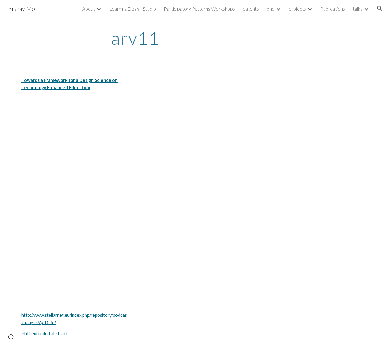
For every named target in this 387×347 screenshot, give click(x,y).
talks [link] (358, 8)
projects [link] (297, 8)
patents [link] (251, 8)
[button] (379, 8)
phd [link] (271, 8)
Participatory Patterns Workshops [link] (199, 8)
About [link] (88, 8)
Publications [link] (332, 8)
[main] (135, 37)
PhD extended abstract (44, 333)
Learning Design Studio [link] (132, 8)
